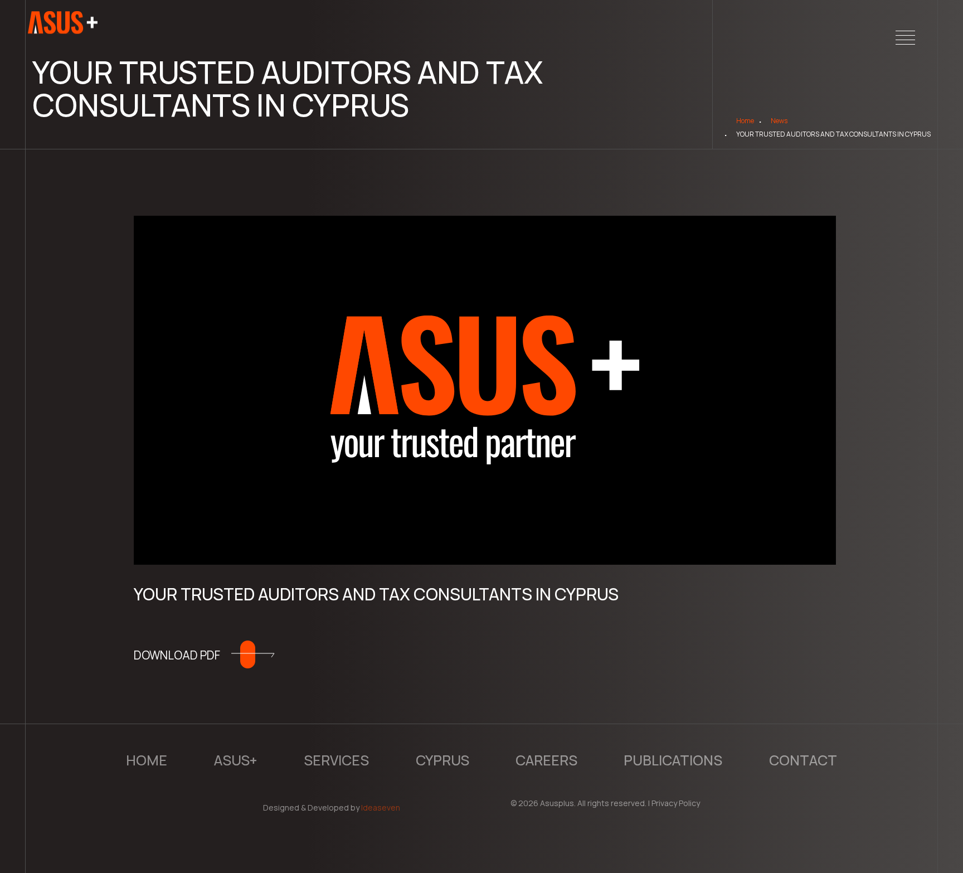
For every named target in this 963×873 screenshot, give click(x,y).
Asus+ (235, 760)
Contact (803, 760)
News (779, 120)
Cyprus (442, 760)
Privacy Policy (675, 803)
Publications (673, 760)
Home (745, 120)
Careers (546, 760)
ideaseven (380, 807)
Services (336, 760)
